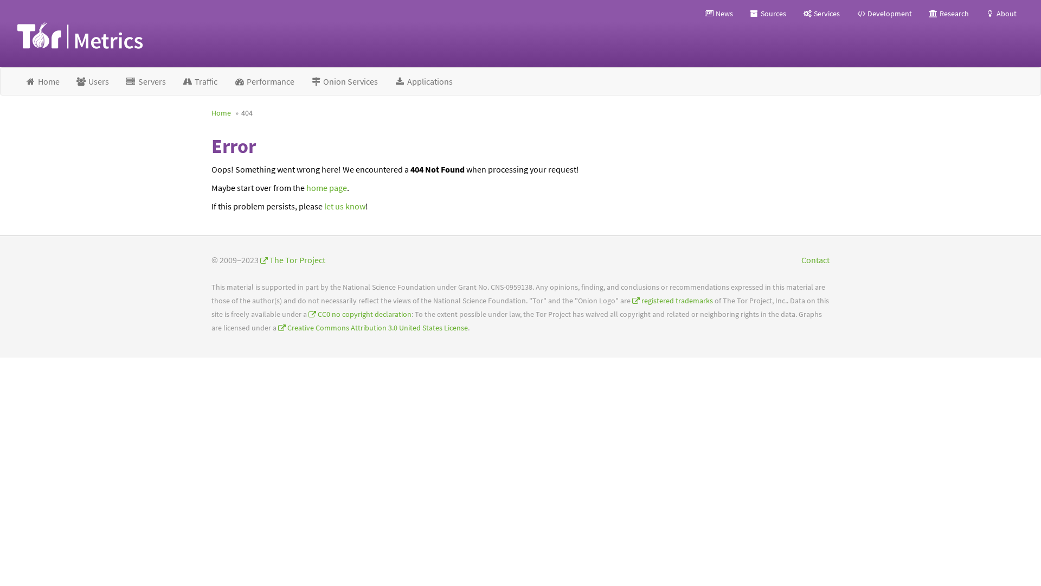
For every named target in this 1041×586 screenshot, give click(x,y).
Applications (429, 81)
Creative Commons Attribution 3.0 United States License (377, 328)
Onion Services (350, 81)
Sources (772, 13)
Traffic (205, 81)
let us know (344, 206)
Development (889, 13)
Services (826, 13)
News (723, 13)
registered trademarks (677, 300)
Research (953, 13)
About (1006, 13)
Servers (151, 81)
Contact (815, 259)
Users (98, 81)
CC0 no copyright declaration (365, 314)
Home (48, 81)
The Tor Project (297, 259)
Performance (269, 81)
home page (326, 187)
